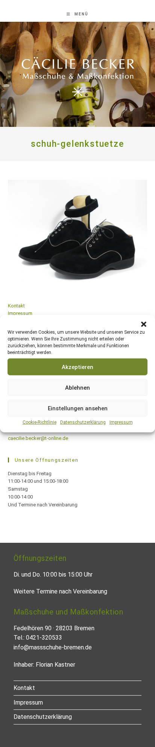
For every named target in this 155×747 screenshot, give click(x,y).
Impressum (121, 422)
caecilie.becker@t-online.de (38, 438)
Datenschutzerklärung (83, 422)
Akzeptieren (77, 366)
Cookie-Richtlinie (39, 422)
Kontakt (16, 306)
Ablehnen (77, 387)
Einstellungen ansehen (78, 408)
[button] (143, 324)
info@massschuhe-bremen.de (53, 647)
